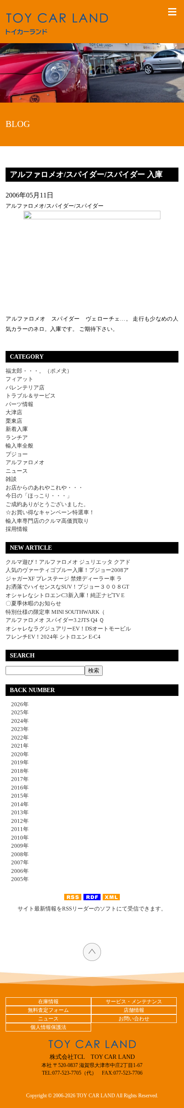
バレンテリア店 (25, 387)
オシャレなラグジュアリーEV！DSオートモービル (68, 628)
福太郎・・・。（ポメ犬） (39, 371)
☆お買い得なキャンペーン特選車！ (50, 512)
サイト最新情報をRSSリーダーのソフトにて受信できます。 (92, 908)
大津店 (14, 412)
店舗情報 (134, 1010)
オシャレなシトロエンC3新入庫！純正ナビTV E (65, 595)
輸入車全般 (19, 445)
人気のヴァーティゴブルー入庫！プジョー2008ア (67, 570)
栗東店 (14, 421)
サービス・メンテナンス (134, 1002)
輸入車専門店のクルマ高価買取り (47, 521)
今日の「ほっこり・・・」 (39, 495)
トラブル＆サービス (31, 395)
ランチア (17, 437)
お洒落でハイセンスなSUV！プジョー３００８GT (67, 586)
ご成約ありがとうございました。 (47, 504)
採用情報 (17, 529)
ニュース (17, 471)
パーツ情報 (19, 404)
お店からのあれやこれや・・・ (44, 487)
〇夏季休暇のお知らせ (33, 603)
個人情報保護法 (48, 1027)
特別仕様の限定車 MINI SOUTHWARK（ (55, 612)
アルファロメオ (25, 462)
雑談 (11, 479)
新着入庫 (17, 429)
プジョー (17, 454)
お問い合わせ (134, 1019)
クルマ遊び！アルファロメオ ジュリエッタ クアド (68, 562)
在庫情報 (48, 1002)
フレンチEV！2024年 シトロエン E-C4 (53, 637)
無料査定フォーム (48, 1010)
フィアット (19, 379)
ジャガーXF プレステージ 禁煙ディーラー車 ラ (64, 578)
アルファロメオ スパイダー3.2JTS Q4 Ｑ (55, 620)
